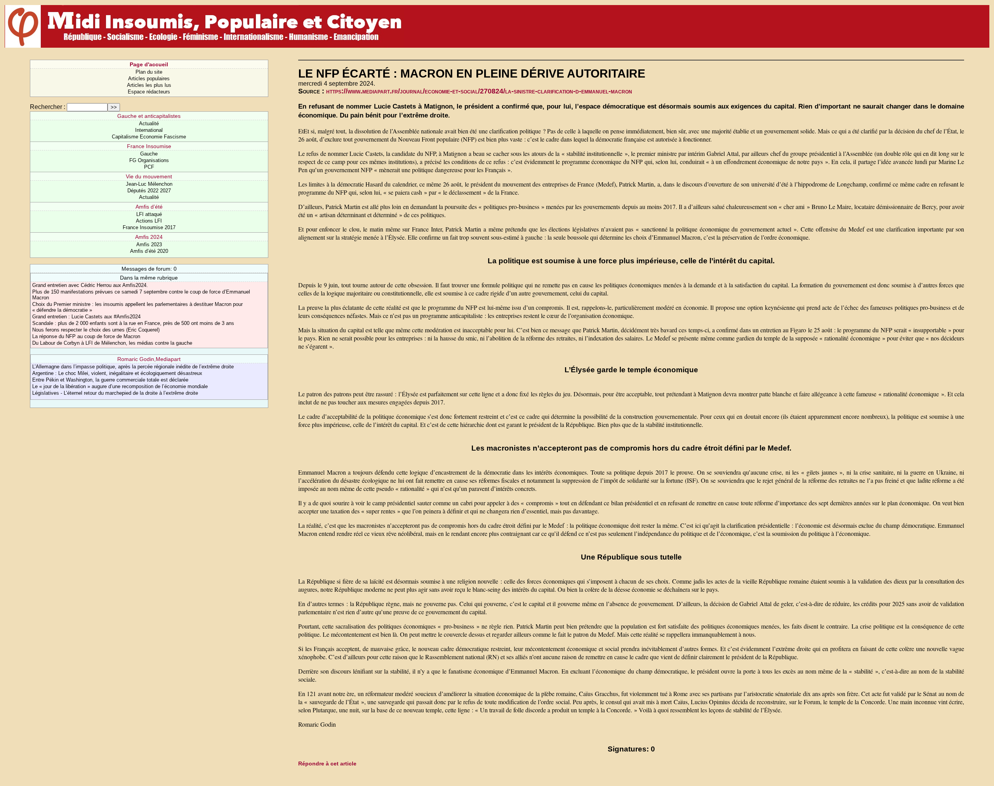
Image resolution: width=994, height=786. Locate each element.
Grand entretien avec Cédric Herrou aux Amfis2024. (90, 285)
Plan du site (149, 72)
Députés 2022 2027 (149, 190)
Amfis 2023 (149, 244)
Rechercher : (47, 107)
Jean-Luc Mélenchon (149, 184)
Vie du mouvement (149, 176)
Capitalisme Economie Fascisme (149, 137)
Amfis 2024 (149, 237)
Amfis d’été (149, 207)
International (149, 130)
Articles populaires (149, 78)
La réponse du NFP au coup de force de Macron (86, 336)
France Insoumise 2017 (149, 227)
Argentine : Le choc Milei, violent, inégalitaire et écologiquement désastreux (117, 373)
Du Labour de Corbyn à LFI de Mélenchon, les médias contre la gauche (112, 343)
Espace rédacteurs (149, 92)
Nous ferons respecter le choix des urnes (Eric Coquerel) (96, 330)
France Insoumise (149, 146)
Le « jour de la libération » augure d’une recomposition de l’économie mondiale (120, 386)
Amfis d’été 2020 (149, 251)
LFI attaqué (149, 214)
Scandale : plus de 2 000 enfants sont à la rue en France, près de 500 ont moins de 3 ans (133, 323)
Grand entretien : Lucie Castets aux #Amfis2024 (86, 317)
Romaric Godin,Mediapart (149, 359)
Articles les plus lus (149, 85)
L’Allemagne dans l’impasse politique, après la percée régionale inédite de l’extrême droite (133, 367)
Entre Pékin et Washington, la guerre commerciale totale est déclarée (110, 380)
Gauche (149, 154)
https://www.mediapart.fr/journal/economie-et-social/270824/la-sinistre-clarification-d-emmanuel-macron (479, 91)
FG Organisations (149, 160)
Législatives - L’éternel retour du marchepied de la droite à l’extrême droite (115, 393)
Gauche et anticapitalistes (149, 116)
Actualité (149, 123)
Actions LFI (149, 221)
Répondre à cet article (327, 763)
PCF (149, 167)
